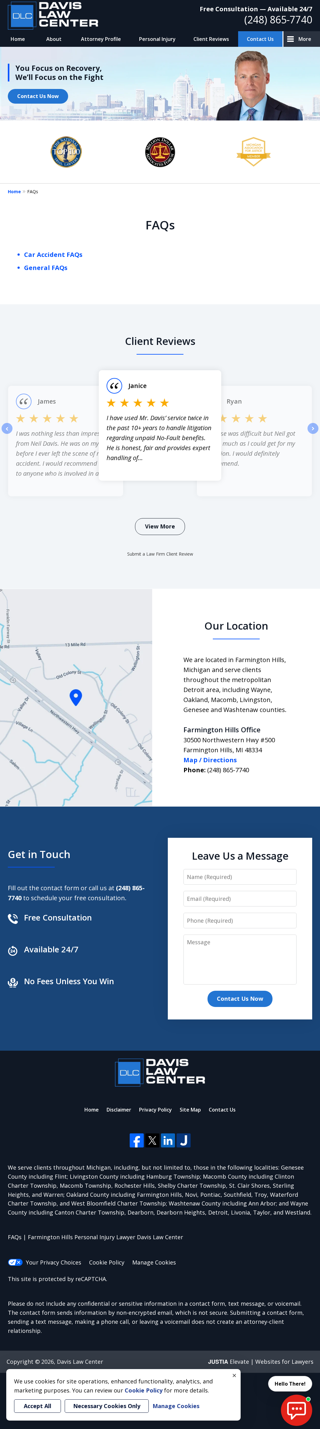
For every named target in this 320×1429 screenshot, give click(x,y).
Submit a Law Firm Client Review (160, 554)
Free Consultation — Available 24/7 (256, 9)
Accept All (37, 1406)
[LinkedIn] (168, 1140)
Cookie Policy (106, 1262)
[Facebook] (137, 1140)
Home (18, 39)
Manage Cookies (154, 1262)
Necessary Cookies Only (106, 1406)
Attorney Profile (101, 39)
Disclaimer (119, 1109)
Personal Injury (157, 39)
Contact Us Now (38, 96)
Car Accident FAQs (53, 254)
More (304, 39)
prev (7, 433)
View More (160, 526)
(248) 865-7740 (278, 19)
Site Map (190, 1109)
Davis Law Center (80, 1361)
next (313, 433)
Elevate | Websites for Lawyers (260, 1361)
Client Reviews (211, 39)
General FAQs (46, 267)
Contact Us (260, 39)
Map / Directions (210, 760)
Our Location (236, 625)
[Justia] (184, 1140)
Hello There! (290, 1383)
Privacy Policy (155, 1109)
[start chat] (296, 1410)
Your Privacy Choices (53, 1262)
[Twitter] (152, 1140)
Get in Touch (39, 854)
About (54, 39)
